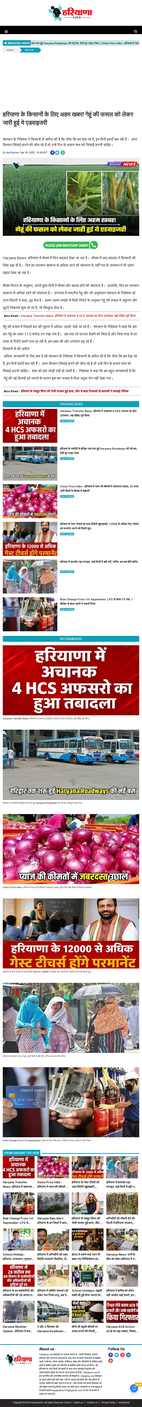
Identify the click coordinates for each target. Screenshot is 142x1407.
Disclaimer (124, 1402)
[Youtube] (110, 1360)
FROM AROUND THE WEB (21, 1153)
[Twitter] (116, 1355)
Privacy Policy (108, 1402)
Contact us (92, 1402)
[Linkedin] (128, 1355)
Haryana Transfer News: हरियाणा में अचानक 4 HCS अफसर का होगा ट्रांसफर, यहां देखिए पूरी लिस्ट (78, 316)
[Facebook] (110, 1355)
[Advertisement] (71, 81)
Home (10, 50)
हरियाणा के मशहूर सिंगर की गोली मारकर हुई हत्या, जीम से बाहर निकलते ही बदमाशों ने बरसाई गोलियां (75, 391)
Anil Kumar (12, 152)
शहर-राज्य (29, 50)
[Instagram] (122, 1355)
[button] (6, 32)
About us (78, 1402)
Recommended (71, 639)
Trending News (71, 404)
